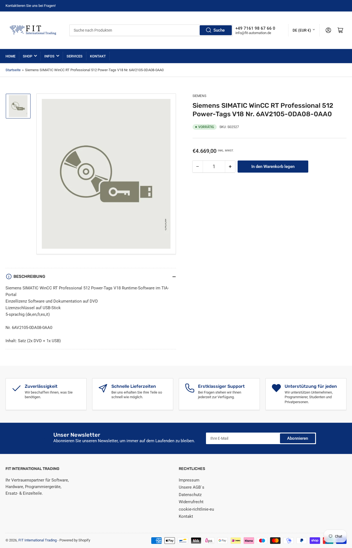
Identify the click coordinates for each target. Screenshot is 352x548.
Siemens (199, 96)
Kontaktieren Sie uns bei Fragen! (31, 6)
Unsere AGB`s (191, 487)
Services (74, 56)
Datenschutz (190, 494)
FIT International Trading (37, 540)
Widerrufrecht (191, 501)
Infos (49, 56)
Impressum (189, 480)
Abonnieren (297, 438)
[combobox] (151, 30)
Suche (219, 30)
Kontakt (98, 56)
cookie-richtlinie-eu (196, 509)
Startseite (13, 70)
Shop (27, 56)
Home (10, 56)
